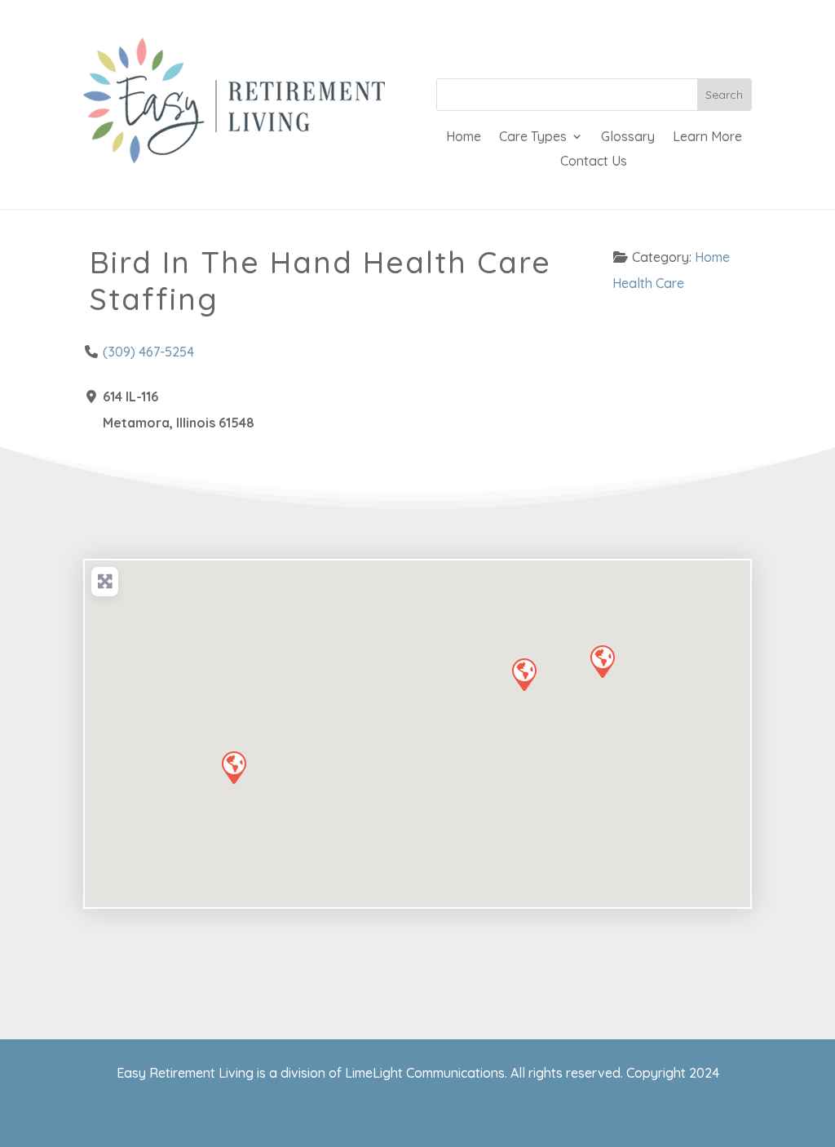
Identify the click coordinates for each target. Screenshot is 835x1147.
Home (463, 137)
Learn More (707, 137)
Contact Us (593, 162)
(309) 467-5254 (148, 351)
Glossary (628, 137)
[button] (523, 674)
